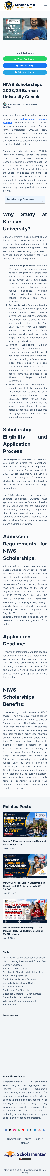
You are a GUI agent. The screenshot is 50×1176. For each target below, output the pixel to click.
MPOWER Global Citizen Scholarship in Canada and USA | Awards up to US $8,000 (24, 886)
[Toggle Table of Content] (39, 199)
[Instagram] (14, 1130)
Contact (38, 1139)
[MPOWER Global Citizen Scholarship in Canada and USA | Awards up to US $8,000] (25, 866)
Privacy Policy (14, 1139)
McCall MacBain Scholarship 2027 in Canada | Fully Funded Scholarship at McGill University (23, 930)
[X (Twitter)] (10, 1130)
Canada (7, 107)
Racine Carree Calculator (16, 968)
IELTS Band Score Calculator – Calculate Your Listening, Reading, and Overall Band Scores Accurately (25, 961)
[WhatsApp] (19, 1130)
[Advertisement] (25, 1043)
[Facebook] (6, 1130)
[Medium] (31, 1130)
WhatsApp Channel (27, 59)
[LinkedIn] (35, 1130)
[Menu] (45, 5)
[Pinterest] (39, 1130)
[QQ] (44, 1130)
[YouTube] (23, 1130)
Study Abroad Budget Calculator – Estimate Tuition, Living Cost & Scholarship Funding (21, 983)
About (28, 1139)
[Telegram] (27, 1130)
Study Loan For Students (16, 990)
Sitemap (25, 1143)
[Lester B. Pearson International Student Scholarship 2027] (25, 824)
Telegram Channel (27, 72)
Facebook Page (26, 65)
